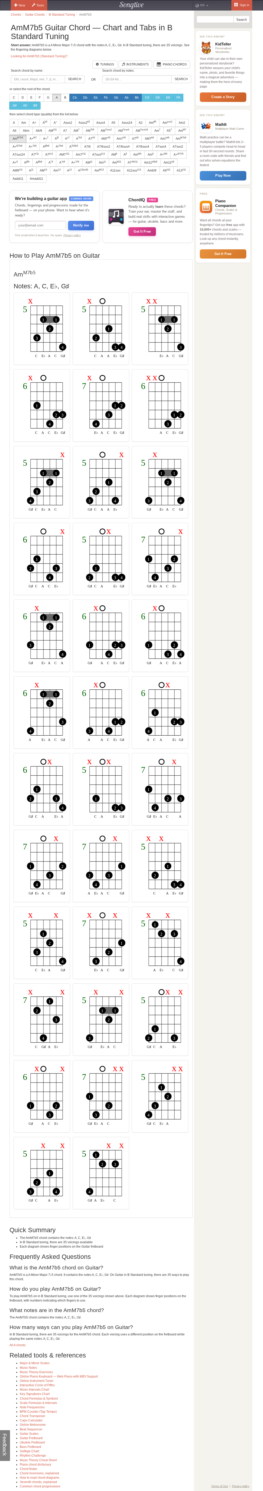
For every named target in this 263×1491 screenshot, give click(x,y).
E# (168, 97)
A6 (14, 130)
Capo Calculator (31, 1420)
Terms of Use (219, 1486)
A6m (26, 130)
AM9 (18, 170)
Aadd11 (18, 179)
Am (23, 123)
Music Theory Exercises (36, 1372)
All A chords (18, 1345)
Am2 (182, 123)
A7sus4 (161, 146)
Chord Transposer (32, 1416)
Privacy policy (72, 235)
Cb (75, 97)
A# (25, 105)
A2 (141, 123)
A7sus (98, 155)
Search (74, 79)
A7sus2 (178, 146)
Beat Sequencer (31, 1429)
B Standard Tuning (62, 14)
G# (15, 105)
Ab (126, 97)
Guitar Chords (35, 14)
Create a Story (222, 97)
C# (147, 97)
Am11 (150, 162)
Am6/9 (151, 170)
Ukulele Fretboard (32, 1442)
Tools (40, 5)
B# (35, 105)
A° (55, 123)
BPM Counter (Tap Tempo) (38, 1411)
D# (158, 97)
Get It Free (142, 231)
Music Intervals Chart (34, 1389)
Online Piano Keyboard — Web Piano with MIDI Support (59, 1376)
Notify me (81, 225)
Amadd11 (36, 179)
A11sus (115, 170)
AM (53, 130)
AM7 (105, 138)
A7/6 (87, 146)
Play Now (223, 175)
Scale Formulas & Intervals (38, 1403)
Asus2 (67, 123)
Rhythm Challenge (33, 1455)
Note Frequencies (32, 1407)
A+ (34, 123)
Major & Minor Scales (35, 1363)
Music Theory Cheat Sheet (38, 1460)
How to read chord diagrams (39, 1477)
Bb (137, 97)
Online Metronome (33, 1425)
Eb (96, 97)
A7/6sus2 (103, 146)
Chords (16, 14)
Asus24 (127, 123)
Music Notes (28, 1368)
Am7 (121, 138)
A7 (65, 130)
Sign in (244, 5)
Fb (106, 97)
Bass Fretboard (30, 1447)
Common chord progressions (40, 1486)
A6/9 (39, 130)
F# (178, 97)
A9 (166, 170)
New (22, 5)
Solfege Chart (29, 1451)
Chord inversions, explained (39, 1473)
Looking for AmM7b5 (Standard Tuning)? (39, 56)
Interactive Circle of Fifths (37, 1385)
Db (85, 97)
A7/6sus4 (123, 146)
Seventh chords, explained (38, 1482)
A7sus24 (19, 154)
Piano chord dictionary (35, 1464)
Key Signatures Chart (35, 1394)
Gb (116, 97)
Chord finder (28, 1469)
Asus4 (100, 123)
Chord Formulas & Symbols (39, 1398)
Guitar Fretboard (31, 1438)
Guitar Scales (29, 1434)
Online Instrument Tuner (36, 1381)
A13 (181, 170)
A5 (113, 123)
